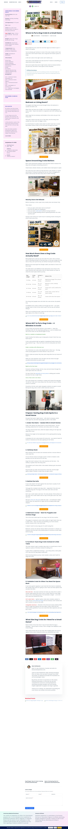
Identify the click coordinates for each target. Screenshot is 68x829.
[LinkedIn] (39, 659)
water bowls (39, 211)
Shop (62, 2)
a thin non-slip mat (35, 499)
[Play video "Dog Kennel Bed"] (44, 569)
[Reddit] (44, 659)
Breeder (6, 2)
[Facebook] (27, 659)
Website (53, 794)
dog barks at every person (42, 373)
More (19, 2)
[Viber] (30, 6)
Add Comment (29, 798)
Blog (51, 2)
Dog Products (45, 35)
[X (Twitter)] (31, 659)
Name (27, 794)
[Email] (56, 659)
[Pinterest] (35, 659)
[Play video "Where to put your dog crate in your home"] (44, 400)
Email (40, 794)
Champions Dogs (13, 2)
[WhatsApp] (32, 6)
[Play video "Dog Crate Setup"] (44, 644)
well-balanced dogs (38, 600)
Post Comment (29, 808)
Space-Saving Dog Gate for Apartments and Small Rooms (52, 782)
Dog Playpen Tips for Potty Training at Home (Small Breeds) (34, 782)
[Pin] (44, 316)
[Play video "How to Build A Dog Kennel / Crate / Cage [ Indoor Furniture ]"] (44, 89)
